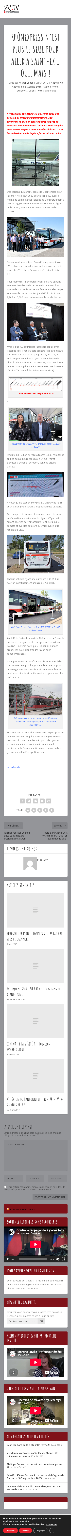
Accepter (10, 1530)
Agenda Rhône (50, 86)
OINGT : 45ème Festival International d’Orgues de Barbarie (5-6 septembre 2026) (35, 1477)
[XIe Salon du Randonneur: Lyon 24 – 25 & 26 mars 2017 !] (35, 1076)
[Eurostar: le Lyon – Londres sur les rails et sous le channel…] (35, 910)
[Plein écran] (63, 1259)
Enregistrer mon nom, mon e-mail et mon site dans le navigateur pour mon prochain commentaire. (34, 1188)
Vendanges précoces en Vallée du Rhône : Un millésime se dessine (32, 1454)
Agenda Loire (34, 86)
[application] (36, 1244)
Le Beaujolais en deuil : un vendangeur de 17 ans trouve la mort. (35, 1488)
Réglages (41, 1530)
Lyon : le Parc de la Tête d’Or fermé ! (28, 1444)
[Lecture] (8, 1259)
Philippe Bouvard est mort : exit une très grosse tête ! (34, 1466)
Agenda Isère (19, 86)
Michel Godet (26, 82)
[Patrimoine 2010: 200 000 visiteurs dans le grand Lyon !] (35, 966)
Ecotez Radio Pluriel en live (23, 1209)
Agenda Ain (57, 82)
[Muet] (58, 1259)
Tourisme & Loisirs (25, 90)
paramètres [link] (51, 1524)
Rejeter (25, 1530)
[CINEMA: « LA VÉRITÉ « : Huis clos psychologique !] (35, 1021)
